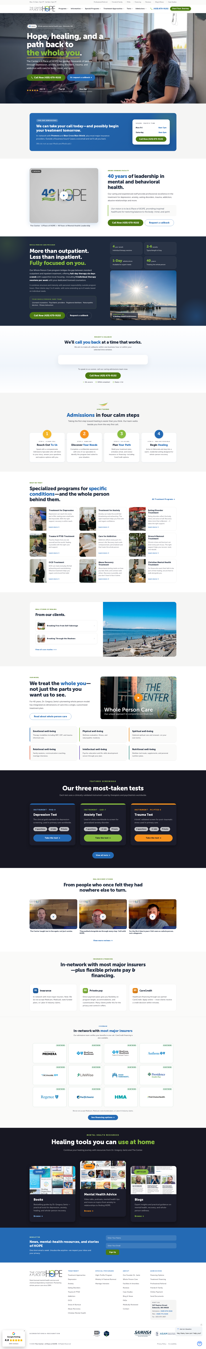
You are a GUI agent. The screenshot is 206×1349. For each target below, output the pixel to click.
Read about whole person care (50, 716)
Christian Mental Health (77, 1313)
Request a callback (159, 222)
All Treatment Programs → (163, 499)
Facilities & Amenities (131, 1284)
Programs (63, 9)
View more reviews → (103, 940)
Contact (126, 1309)
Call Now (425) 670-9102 (47, 77)
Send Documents (157, 1296)
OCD (70, 1300)
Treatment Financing (158, 1279)
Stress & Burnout (74, 1305)
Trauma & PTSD (74, 1292)
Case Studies (172, 2)
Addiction (71, 1296)
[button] (199, 1341)
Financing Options (157, 1275)
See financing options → (103, 1117)
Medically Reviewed (130, 1305)
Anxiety (71, 1284)
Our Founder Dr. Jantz (131, 1275)
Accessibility (172, 1344)
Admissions (140, 9)
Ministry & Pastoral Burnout (105, 1279)
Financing (138, 2)
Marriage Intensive (102, 1284)
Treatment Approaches (112, 9)
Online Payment (156, 1292)
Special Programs (92, 9)
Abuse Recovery (74, 1309)
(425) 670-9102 (166, 1311)
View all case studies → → (46, 649)
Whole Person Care (130, 1279)
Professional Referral (100, 2)
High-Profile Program (103, 1275)
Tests (129, 9)
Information (76, 9)
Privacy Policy (161, 1344)
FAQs (128, 2)
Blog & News (159, 2)
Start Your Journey (180, 9)
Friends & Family (117, 2)
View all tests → (103, 855)
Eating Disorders (74, 1288)
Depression (72, 1279)
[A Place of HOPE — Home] (42, 8)
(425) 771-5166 (162, 1314)
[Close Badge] (24, 1331)
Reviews (148, 2)
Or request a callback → (81, 77)
